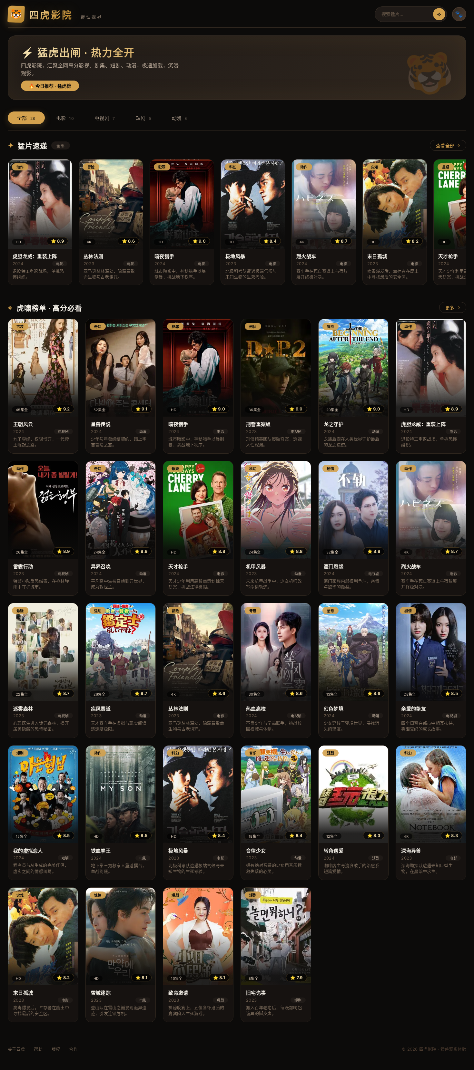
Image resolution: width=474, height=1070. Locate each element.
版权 (56, 1049)
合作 (73, 1049)
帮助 (38, 1049)
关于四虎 (16, 1049)
